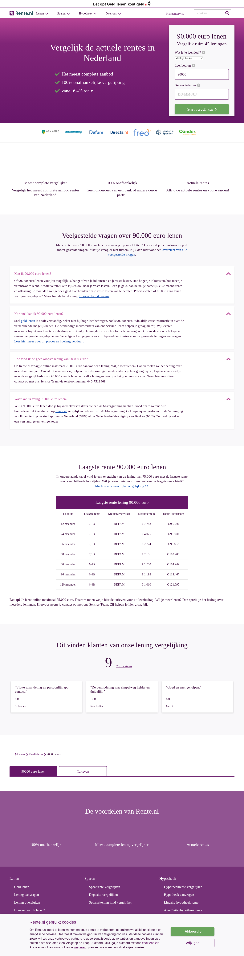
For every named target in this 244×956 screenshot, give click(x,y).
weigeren (80, 947)
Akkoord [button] (192, 931)
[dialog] (122, 935)
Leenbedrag (183, 65)
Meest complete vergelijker (45, 183)
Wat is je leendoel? (188, 52)
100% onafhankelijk (121, 183)
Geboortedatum (186, 85)
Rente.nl (61, 411)
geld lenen (28, 321)
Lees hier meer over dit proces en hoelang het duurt (49, 341)
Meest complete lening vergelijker (121, 844)
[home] (11, 754)
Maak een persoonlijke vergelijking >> (122, 486)
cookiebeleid (150, 943)
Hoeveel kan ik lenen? (94, 296)
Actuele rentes (198, 183)
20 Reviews (124, 666)
